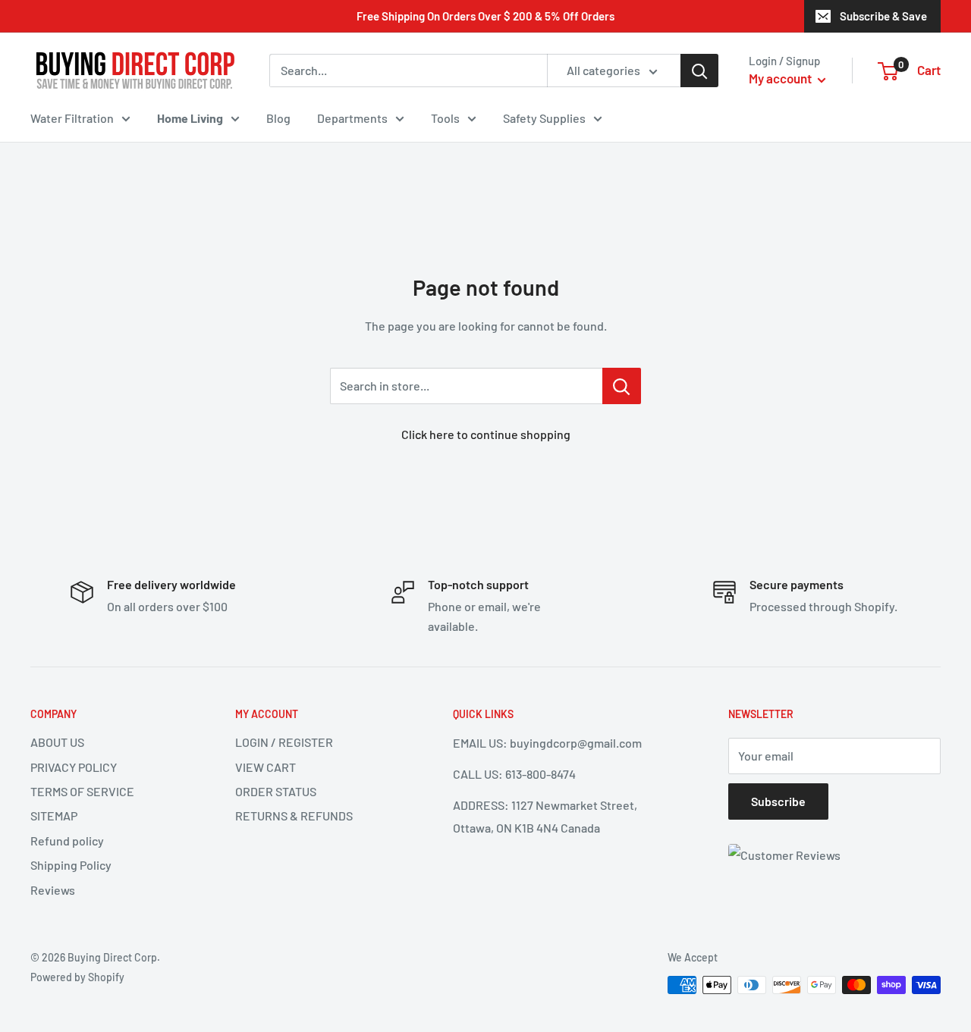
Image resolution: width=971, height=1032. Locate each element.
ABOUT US (57, 742)
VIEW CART (265, 767)
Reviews (52, 890)
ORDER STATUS (275, 791)
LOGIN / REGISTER (284, 742)
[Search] (699, 70)
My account (781, 78)
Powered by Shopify (77, 977)
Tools (445, 118)
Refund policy (67, 840)
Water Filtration (72, 118)
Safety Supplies (544, 118)
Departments (352, 118)
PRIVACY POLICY (73, 767)
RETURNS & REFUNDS (294, 815)
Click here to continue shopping (485, 434)
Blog (278, 118)
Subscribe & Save (883, 16)
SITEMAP (53, 815)
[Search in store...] (621, 386)
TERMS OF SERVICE (82, 791)
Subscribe (778, 801)
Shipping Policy (71, 865)
